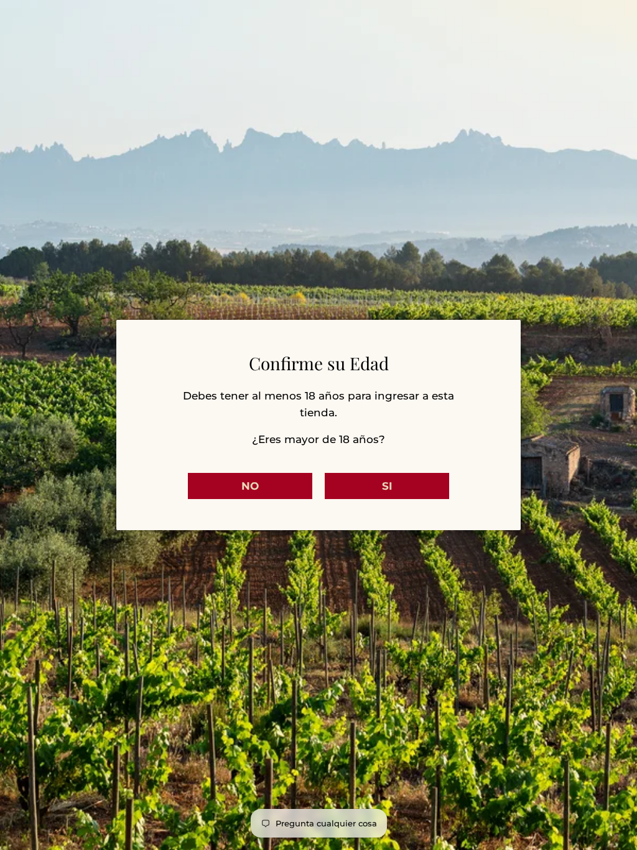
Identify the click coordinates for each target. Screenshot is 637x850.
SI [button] (387, 486)
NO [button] (250, 486)
